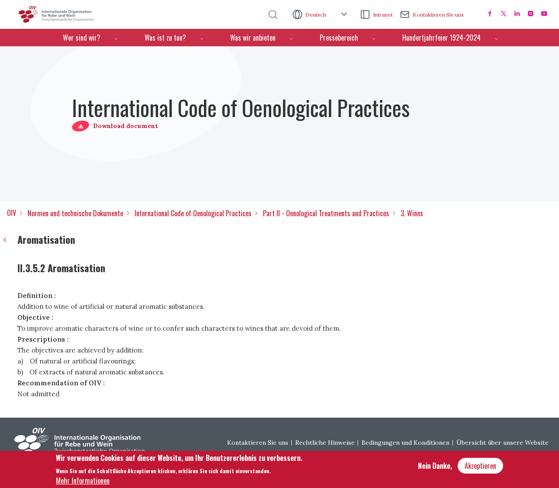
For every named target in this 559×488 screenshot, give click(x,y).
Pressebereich (339, 37)
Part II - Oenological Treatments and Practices (326, 213)
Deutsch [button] (316, 14)
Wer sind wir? (81, 37)
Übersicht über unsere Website (502, 442)
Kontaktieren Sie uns (438, 14)
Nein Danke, (435, 465)
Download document (125, 126)
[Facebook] (490, 13)
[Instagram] (530, 13)
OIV (11, 213)
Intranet (383, 14)
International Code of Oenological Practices (193, 213)
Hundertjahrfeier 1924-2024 (441, 37)
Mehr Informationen (83, 480)
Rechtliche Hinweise (325, 442)
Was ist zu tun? (165, 37)
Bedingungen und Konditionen (405, 442)
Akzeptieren (480, 465)
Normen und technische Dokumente (75, 213)
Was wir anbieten (253, 37)
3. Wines (411, 213)
